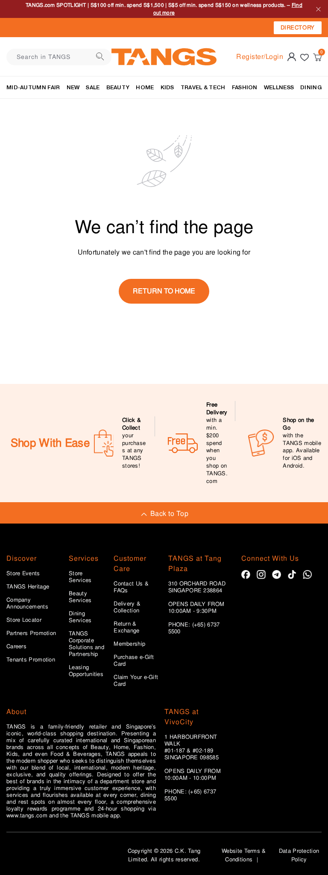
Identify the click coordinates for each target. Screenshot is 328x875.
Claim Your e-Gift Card (136, 681)
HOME (145, 87)
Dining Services (80, 617)
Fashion (245, 87)
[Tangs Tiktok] (291, 574)
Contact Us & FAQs (131, 587)
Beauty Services (80, 597)
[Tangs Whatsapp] (307, 574)
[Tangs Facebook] (245, 574)
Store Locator (23, 620)
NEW (73, 87)
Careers (16, 646)
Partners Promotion (31, 633)
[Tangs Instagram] (261, 574)
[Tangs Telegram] (276, 574)
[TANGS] (164, 57)
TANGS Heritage (27, 586)
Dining (311, 87)
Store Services (80, 577)
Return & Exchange (126, 627)
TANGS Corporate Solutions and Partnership (86, 644)
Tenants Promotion (30, 659)
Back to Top (169, 513)
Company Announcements (27, 603)
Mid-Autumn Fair (33, 87)
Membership (129, 644)
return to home (164, 291)
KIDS (167, 87)
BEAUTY (118, 87)
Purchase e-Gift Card (134, 660)
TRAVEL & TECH (203, 87)
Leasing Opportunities (86, 671)
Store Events (23, 573)
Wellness (279, 87)
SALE (93, 87)
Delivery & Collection (127, 607)
